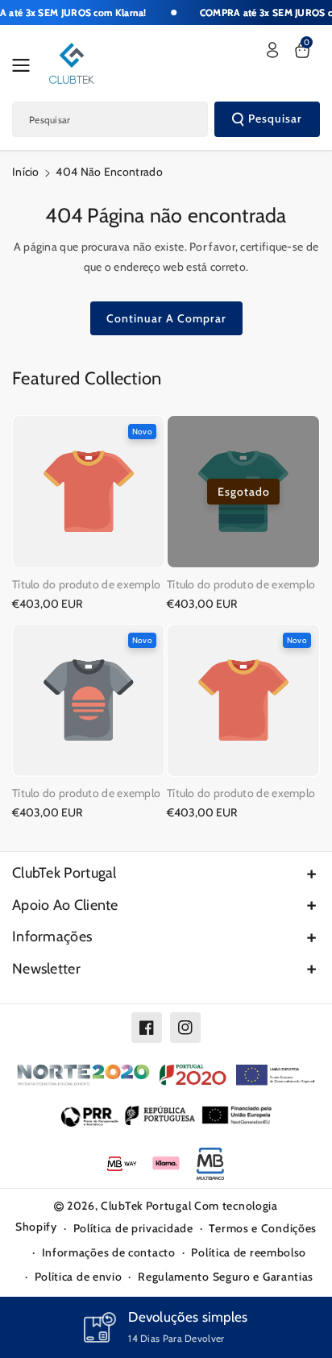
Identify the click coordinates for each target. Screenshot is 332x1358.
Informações (52, 936)
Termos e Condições (263, 1228)
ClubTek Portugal (64, 873)
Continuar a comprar (166, 318)
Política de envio (78, 1276)
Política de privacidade (133, 1228)
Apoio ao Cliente (65, 905)
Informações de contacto (109, 1252)
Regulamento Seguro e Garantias (225, 1276)
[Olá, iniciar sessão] (272, 50)
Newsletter (46, 969)
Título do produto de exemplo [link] (86, 584)
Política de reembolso (248, 1252)
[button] (25, 65)
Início (25, 171)
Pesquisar (275, 118)
